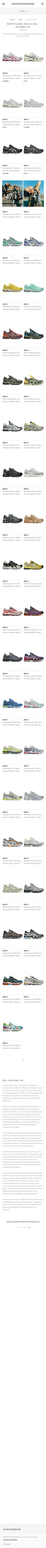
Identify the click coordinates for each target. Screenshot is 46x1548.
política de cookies (10, 1540)
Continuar (7, 1544)
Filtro (23, 11)
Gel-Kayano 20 (31, 19)
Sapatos (12, 19)
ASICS (21, 19)
